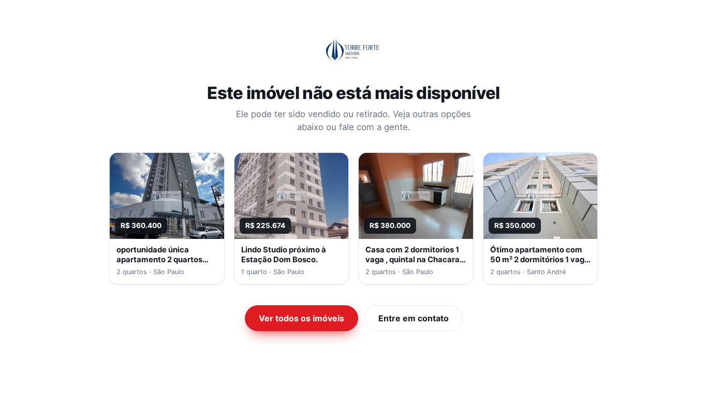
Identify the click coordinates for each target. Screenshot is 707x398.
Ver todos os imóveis (301, 318)
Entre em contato (413, 318)
